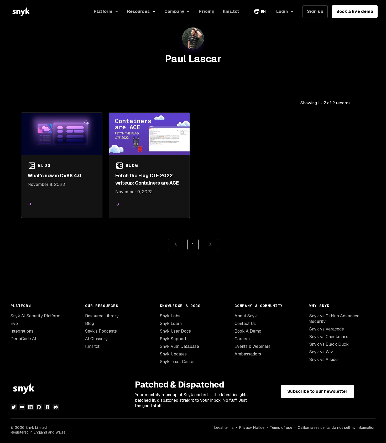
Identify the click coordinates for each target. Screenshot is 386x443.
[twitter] (14, 407)
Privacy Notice (251, 427)
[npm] (47, 407)
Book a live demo (354, 11)
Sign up (315, 11)
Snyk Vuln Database (179, 346)
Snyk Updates (173, 354)
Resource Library (102, 316)
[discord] (56, 407)
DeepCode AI (23, 339)
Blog (89, 323)
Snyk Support (173, 339)
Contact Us (245, 323)
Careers (242, 339)
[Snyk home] (21, 11)
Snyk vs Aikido (323, 359)
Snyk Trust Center (177, 361)
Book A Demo (247, 331)
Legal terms (224, 427)
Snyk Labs (170, 316)
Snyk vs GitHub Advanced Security (334, 318)
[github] (39, 407)
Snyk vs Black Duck (329, 344)
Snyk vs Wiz (321, 352)
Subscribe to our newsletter (317, 391)
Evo (14, 323)
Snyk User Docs (175, 331)
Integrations (22, 331)
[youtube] (22, 407)
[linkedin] (30, 407)
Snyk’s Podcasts (101, 331)
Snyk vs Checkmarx (328, 336)
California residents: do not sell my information (336, 427)
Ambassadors (247, 354)
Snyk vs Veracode (326, 329)
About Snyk (245, 316)
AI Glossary (96, 339)
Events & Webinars (252, 346)
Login (282, 11)
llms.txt (92, 346)
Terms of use (281, 427)
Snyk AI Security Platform (35, 316)
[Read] (30, 204)
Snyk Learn (171, 323)
